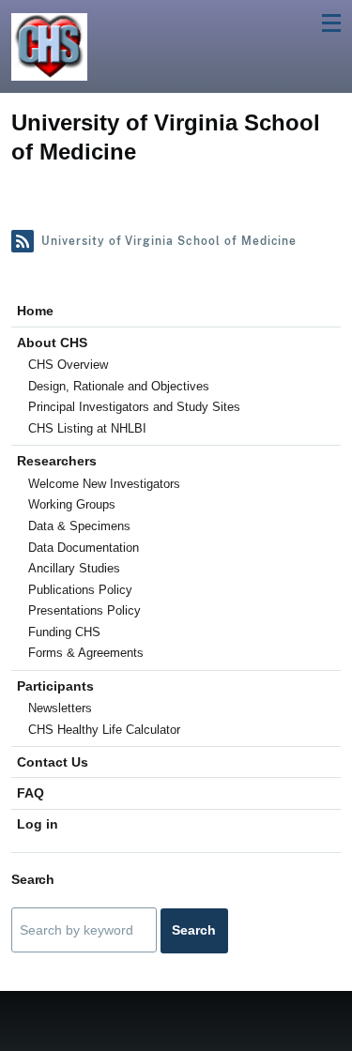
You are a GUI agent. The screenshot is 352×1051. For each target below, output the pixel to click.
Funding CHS (64, 632)
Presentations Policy (84, 610)
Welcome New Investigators (104, 484)
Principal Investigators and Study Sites (134, 407)
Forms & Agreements (86, 653)
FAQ (30, 792)
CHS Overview (68, 365)
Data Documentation (83, 548)
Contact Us (52, 761)
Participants (55, 685)
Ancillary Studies (74, 568)
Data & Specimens (79, 526)
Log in (37, 823)
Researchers (57, 460)
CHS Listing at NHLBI (87, 428)
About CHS (52, 342)
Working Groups (71, 504)
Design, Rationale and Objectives (118, 386)
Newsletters (60, 708)
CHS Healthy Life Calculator (104, 730)
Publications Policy (80, 590)
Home (35, 310)
